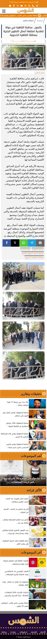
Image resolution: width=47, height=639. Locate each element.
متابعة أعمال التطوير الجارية (32, 253)
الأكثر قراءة (34, 490)
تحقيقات (23, 632)
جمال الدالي (39, 72)
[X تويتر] (18, 6)
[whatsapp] (23, 243)
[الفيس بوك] (14, 6)
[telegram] (32, 243)
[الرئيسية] (10, 6)
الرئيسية (40, 20)
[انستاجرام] (25, 6)
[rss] (29, 6)
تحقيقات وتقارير (28, 20)
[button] (5, 474)
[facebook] (7, 243)
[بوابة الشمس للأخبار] (25, 11)
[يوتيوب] (22, 6)
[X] (15, 243)
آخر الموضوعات (31, 552)
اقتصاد (34, 632)
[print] (40, 243)
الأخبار (43, 632)
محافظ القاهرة (37, 249)
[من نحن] (33, 6)
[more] (37, 6)
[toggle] (4, 11)
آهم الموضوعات (31, 456)
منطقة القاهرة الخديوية (34, 257)
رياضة (4, 632)
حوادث (13, 632)
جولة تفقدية (25, 249)
